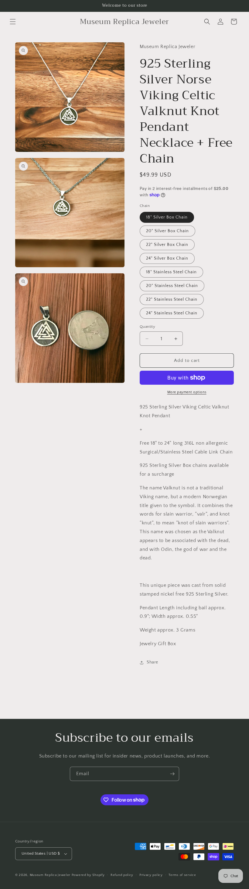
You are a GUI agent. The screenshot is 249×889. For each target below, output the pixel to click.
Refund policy (122, 875)
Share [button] (152, 662)
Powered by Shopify (88, 875)
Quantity (147, 326)
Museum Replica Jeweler (50, 875)
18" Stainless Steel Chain (171, 272)
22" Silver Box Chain (167, 244)
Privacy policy (151, 875)
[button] (12, 21)
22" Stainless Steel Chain (171, 299)
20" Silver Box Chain (167, 231)
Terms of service (182, 875)
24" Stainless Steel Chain (171, 313)
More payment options (186, 392)
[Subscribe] (172, 774)
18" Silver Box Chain (167, 217)
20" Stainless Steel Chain (172, 285)
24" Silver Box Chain (167, 258)
